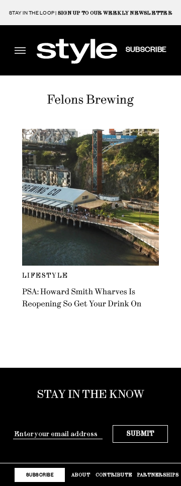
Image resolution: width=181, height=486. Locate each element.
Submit (140, 433)
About (80, 474)
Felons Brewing (90, 100)
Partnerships (158, 474)
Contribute (114, 474)
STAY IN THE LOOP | (90, 13)
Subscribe (146, 49)
